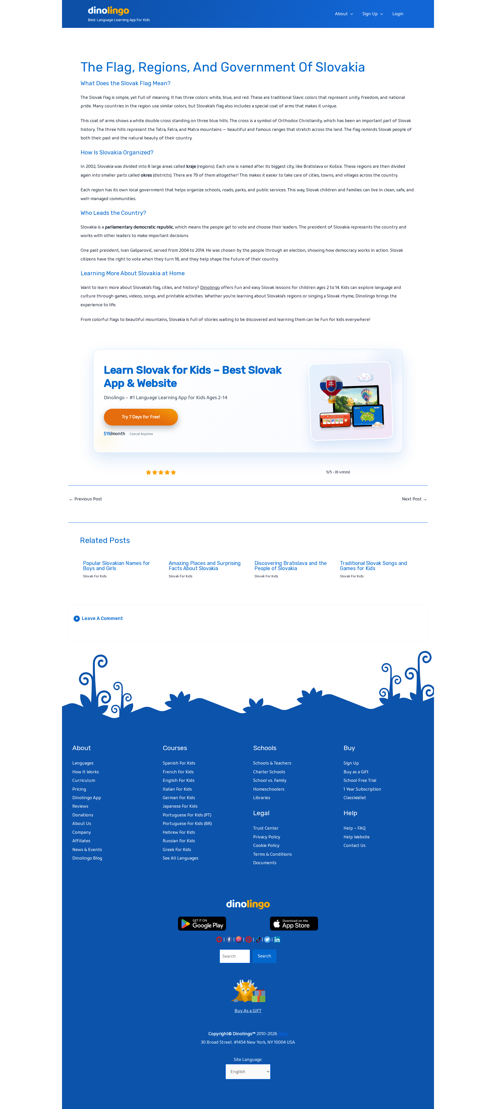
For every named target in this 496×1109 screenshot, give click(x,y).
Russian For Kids (179, 841)
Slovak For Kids (95, 576)
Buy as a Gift (356, 772)
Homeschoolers (268, 789)
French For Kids (178, 772)
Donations (82, 815)
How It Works (85, 772)
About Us (81, 823)
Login (398, 14)
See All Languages (180, 858)
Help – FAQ (355, 828)
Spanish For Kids (179, 763)
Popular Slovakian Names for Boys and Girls (116, 565)
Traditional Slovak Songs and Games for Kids (373, 565)
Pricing (79, 789)
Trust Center (265, 828)
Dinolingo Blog (87, 858)
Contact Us (355, 845)
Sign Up (370, 14)
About (341, 14)
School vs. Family (269, 780)
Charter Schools (269, 772)
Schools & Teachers (272, 763)
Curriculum (83, 780)
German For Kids (179, 797)
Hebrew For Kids (179, 832)
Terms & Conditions (272, 854)
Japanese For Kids (180, 806)
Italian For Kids (177, 789)
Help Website (357, 837)
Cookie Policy (266, 845)
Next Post (414, 499)
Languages (83, 763)
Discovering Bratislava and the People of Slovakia (290, 565)
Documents (264, 863)
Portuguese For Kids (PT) (187, 815)
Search (264, 956)
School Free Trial (360, 780)
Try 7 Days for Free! (141, 417)
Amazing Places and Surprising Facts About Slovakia (205, 565)
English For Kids (179, 780)
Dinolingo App (86, 797)
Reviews (80, 806)
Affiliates (81, 841)
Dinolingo (210, 287)
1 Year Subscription (362, 789)
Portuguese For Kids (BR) (187, 823)
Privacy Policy (266, 837)
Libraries (261, 797)
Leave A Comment (99, 618)
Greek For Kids (177, 849)
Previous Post (85, 499)
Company (81, 832)
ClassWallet (355, 797)
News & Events (87, 849)
